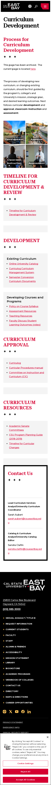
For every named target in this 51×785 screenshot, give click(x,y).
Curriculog (15, 363)
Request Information (19, 624)
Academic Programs (18, 674)
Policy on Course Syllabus (23, 306)
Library (10, 662)
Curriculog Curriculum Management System (21, 270)
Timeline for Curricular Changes (21, 445)
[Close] (47, 737)
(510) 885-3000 (12, 609)
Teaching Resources (20, 316)
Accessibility (14, 652)
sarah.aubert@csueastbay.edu (24, 520)
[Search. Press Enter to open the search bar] (36, 6)
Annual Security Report (16, 732)
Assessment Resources (22, 311)
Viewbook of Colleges (20, 680)
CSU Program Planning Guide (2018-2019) (26, 436)
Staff (9, 641)
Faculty (11, 635)
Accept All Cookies (25, 780)
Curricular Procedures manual (26, 367)
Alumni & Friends (16, 646)
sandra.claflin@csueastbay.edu (25, 551)
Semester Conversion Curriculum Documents (22, 279)
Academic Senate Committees (20, 428)
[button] (29, 6)
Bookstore (13, 668)
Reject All (25, 771)
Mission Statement (17, 658)
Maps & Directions (17, 697)
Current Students (17, 629)
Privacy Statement (13, 722)
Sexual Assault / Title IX (21, 618)
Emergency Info (11, 727)
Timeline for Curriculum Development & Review (22, 212)
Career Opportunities (19, 702)
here (33, 69)
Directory (12, 691)
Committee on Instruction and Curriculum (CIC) (26, 374)
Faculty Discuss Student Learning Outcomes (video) (25, 322)
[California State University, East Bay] (24, 585)
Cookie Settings (25, 763)
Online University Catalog (23, 263)
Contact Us (13, 685)
